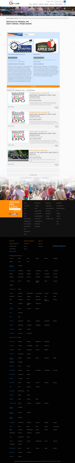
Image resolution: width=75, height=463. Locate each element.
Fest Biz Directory (12, 246)
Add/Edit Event (48, 205)
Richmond (55, 441)
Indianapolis (38, 325)
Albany (19, 382)
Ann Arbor (20, 345)
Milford (19, 289)
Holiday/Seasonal (27, 221)
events (30, 4)
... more (57, 123)
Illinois (11, 320)
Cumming (29, 308)
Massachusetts (12, 337)
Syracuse (55, 382)
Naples (54, 296)
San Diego (11, 276)
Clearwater (20, 293)
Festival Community (59, 4)
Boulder (28, 281)
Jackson (19, 456)
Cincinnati (29, 386)
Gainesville (55, 293)
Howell (37, 345)
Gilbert (19, 258)
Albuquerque (20, 374)
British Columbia (11, 266)
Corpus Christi (55, 426)
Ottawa (19, 394)
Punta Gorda (38, 299)
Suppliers (58, 213)
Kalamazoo (47, 345)
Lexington (20, 329)
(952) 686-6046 (37, 61)
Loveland (11, 285)
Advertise (47, 216)
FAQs (58, 223)
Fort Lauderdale (39, 293)
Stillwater (46, 349)
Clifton (28, 370)
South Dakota (11, 418)
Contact (25, 248)
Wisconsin (11, 452)
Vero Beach (20, 303)
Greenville (29, 412)
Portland (28, 399)
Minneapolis (29, 349)
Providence (20, 407)
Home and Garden (27, 223)
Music (25, 208)
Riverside (37, 273)
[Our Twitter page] (15, 214)
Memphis (46, 422)
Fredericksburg (30, 429)
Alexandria (20, 441)
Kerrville (46, 429)
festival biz (51, 4)
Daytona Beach (30, 293)
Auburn (19, 448)
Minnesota (12, 349)
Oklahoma (11, 390)
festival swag (37, 223)
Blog (65, 4)
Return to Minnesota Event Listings (40, 177)
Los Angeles (55, 270)
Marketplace (35, 4)
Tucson (19, 261)
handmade (37, 205)
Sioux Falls (20, 417)
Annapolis (20, 341)
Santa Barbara (47, 276)
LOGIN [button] (49, 1)
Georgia (11, 308)
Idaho (10, 316)
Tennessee (11, 422)
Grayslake (38, 320)
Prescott (46, 258)
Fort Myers (47, 293)
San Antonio (29, 432)
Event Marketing (12, 248)
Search (25, 234)
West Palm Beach (29, 304)
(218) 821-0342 (21, 61)
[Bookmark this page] (17, 214)
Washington (12, 448)
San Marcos (38, 432)
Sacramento (47, 273)
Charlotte (28, 357)
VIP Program (48, 210)
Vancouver (20, 265)
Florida (11, 293)
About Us (40, 240)
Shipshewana (47, 325)
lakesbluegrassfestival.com (14, 59)
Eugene (19, 399)
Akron (19, 386)
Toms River (55, 370)
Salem (37, 399)
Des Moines (20, 312)
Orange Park (20, 299)
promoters (41, 4)
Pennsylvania (12, 403)
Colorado (11, 281)
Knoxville (37, 422)
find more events (33, 174)
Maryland (11, 341)
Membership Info (60, 205)
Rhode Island (11, 408)
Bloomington (20, 320)
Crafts (25, 213)
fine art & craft (38, 218)
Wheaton (55, 320)
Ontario (11, 394)
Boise (19, 316)
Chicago (28, 320)
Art (24, 210)
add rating (56, 108)
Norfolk (46, 441)
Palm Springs (20, 273)
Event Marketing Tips (50, 208)
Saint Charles (47, 320)
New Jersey (12, 370)
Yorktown (20, 444)
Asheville (19, 357)
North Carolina (11, 358)
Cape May (20, 370)
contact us (59, 461)
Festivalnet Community (29, 240)
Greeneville (29, 422)
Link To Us (59, 218)
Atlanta (19, 308)
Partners (58, 216)
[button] (48, 93)
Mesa (28, 258)
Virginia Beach (12, 444)
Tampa (10, 303)
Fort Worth (20, 429)
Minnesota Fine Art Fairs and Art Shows (26, 177)
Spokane (55, 448)
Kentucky (11, 329)
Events (25, 203)
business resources (38, 221)
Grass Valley (38, 270)
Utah (10, 436)
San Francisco (20, 276)
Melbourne (38, 296)
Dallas (10, 429)
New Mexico (12, 374)
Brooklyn (28, 382)
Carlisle (19, 403)
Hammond (20, 333)
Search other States (10, 88)
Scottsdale (55, 258)
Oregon (11, 399)
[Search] (65, 2)
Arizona (11, 258)
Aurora (19, 281)
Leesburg (29, 296)
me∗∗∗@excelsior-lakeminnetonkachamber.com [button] (45, 59)
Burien (28, 448)
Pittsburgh (46, 403)
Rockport (20, 432)
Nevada (11, 378)
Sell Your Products (12, 251)
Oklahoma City (21, 390)
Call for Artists (26, 205)
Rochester (46, 382)
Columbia (20, 412)
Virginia (11, 441)
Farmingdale (38, 370)
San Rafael (38, 276)
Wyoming (11, 456)
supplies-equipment (38, 216)
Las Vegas (20, 378)
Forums (25, 246)
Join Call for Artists (49, 218)
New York (11, 382)
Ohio (10, 386)
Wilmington (20, 362)
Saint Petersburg (47, 300)
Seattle (46, 448)
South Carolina (11, 413)
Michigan (11, 345)
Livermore (46, 270)
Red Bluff (28, 273)
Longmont (55, 281)
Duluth (19, 349)
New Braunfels (12, 432)
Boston (19, 337)
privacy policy (53, 461)
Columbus (38, 386)
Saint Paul (37, 349)
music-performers (38, 213)
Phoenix (37, 258)
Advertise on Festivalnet (13, 243)
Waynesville (11, 362)
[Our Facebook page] (10, 214)
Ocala (10, 299)
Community (26, 243)
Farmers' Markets (27, 226)
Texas (10, 426)
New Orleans (29, 333)
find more (33, 86)
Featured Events (27, 231)
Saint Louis (29, 353)
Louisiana (11, 333)
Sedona (10, 261)
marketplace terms (45, 461)
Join (57, 210)
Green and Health (27, 218)
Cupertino (29, 270)
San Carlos (55, 273)
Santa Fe (28, 374)
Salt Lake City (20, 436)
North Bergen (47, 370)
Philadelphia (38, 403)
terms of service (38, 461)
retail (36, 208)
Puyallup (37, 448)
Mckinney (55, 429)
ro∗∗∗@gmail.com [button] (12, 61)
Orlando (28, 299)
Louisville (28, 329)
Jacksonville (11, 296)
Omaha (28, 366)
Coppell (46, 426)
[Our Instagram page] (12, 214)
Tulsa (28, 390)
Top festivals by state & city (15, 255)
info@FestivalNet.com (59, 246)
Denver (46, 281)
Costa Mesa (20, 270)
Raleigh (54, 357)
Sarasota (55, 299)
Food (25, 216)
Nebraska (11, 366)
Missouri (11, 353)
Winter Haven (38, 303)
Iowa (10, 312)
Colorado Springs (37, 282)
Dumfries (28, 441)
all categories (37, 226)
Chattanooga (20, 422)
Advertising (41, 246)
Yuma (28, 261)
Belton (28, 426)
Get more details (11, 106)
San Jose (28, 276)
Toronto (28, 394)
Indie (25, 228)
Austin (19, 426)
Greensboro (47, 357)
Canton (37, 426)
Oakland (11, 273)
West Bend (29, 452)
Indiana (11, 325)
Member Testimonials (61, 208)
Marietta (37, 308)
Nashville (55, 422)
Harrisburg (29, 403)
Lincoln (19, 366)
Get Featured (48, 213)
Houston (37, 429)
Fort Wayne (29, 325)
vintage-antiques (38, 210)
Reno (28, 378)
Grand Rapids (29, 345)
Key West (20, 296)
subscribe (16, 211)
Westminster (47, 341)
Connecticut (12, 289)
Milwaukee (20, 452)
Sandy (28, 436)
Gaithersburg (38, 341)
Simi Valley (55, 276)
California (12, 270)
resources (46, 4)
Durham (37, 357)
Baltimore (29, 341)
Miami (46, 296)
